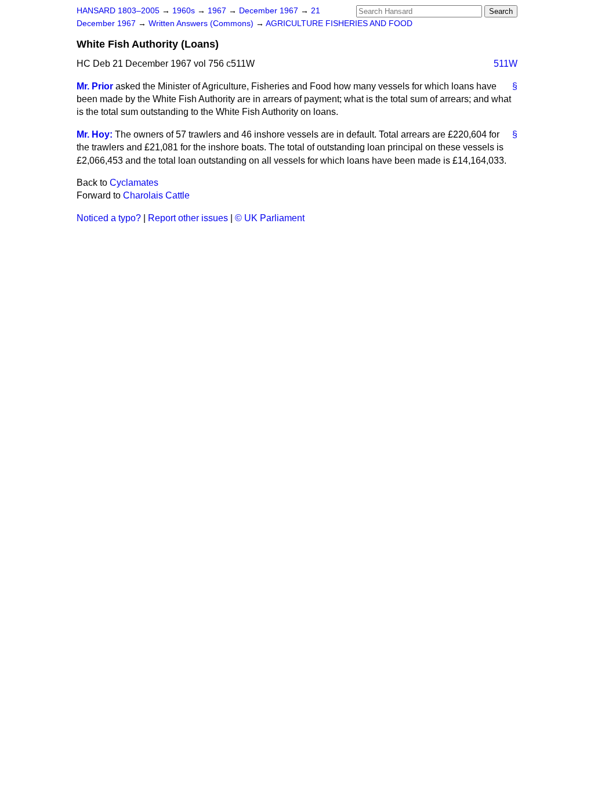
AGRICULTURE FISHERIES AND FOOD (339, 23)
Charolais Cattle (156, 195)
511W (505, 64)
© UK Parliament (270, 218)
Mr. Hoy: (95, 134)
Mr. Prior (95, 86)
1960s (184, 10)
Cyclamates (134, 183)
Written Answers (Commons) (202, 23)
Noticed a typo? (109, 218)
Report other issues (188, 218)
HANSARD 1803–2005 (118, 10)
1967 (218, 10)
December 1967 (269, 10)
